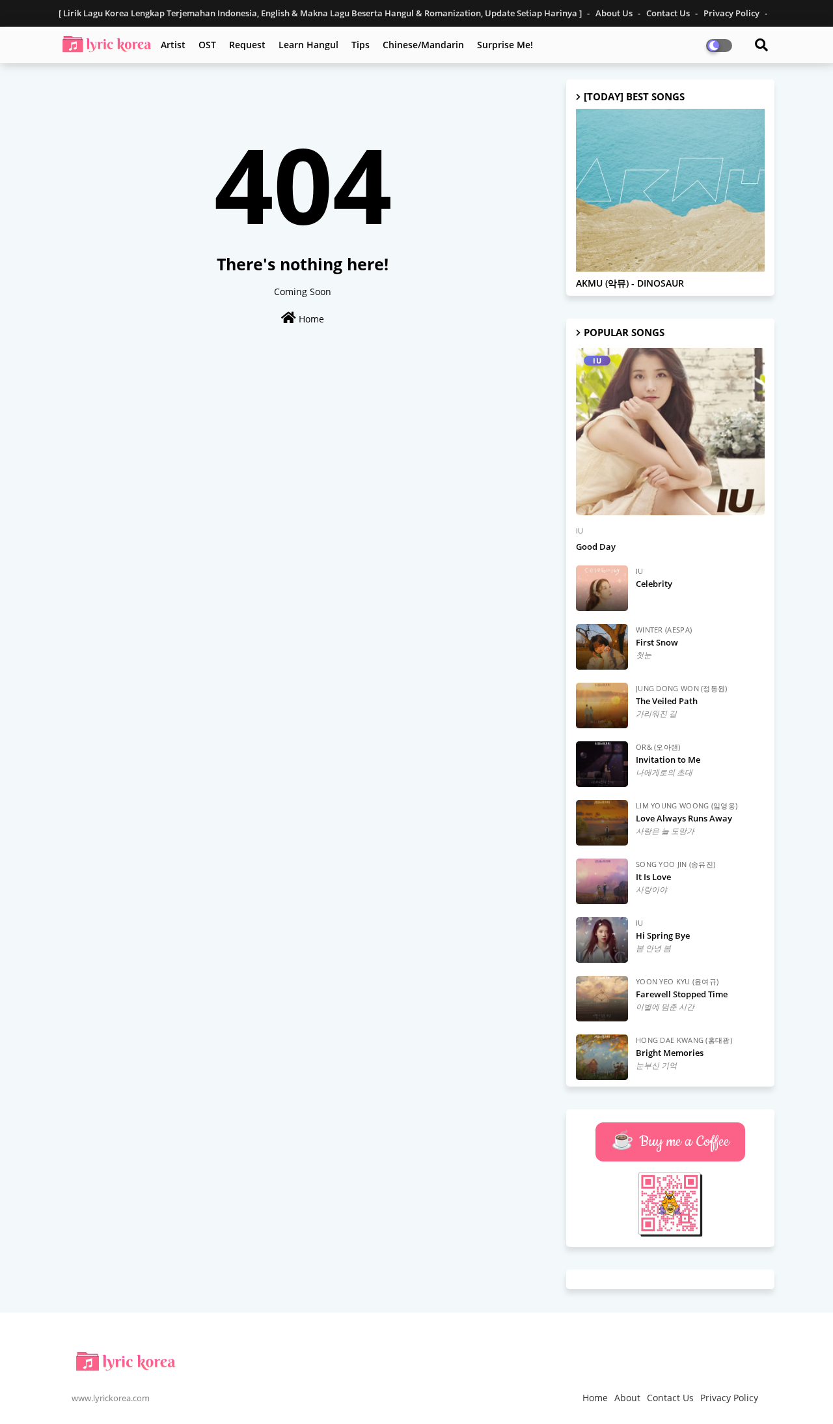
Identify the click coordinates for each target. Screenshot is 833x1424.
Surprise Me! (505, 44)
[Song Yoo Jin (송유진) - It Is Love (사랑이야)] (602, 881)
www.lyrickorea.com (111, 1398)
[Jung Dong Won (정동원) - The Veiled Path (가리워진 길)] (602, 705)
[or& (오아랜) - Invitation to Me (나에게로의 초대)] (602, 764)
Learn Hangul (308, 44)
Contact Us (669, 13)
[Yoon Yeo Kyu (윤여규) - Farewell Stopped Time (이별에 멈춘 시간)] (602, 998)
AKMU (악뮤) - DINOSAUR (630, 283)
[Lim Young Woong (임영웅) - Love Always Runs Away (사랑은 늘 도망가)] (602, 823)
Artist (173, 44)
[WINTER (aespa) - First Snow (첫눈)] (602, 647)
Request (247, 44)
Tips (360, 44)
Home (310, 319)
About (627, 1397)
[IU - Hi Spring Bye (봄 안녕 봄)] (602, 940)
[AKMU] (670, 190)
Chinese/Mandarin (423, 44)
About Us (615, 13)
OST (207, 44)
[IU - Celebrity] (602, 588)
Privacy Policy (732, 13)
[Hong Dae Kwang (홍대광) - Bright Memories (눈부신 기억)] (602, 1057)
